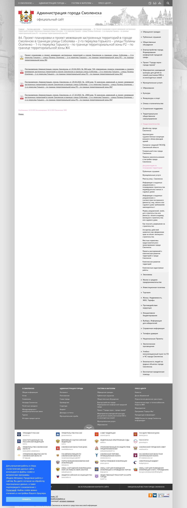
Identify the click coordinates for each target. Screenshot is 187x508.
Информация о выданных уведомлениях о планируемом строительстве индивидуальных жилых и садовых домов (154, 187)
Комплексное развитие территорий (151, 263)
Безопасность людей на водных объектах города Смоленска (153, 364)
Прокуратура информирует (145, 415)
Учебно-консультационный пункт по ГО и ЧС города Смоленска (156, 353)
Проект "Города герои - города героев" (152, 63)
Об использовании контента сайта (93, 487)
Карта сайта (159, 3)
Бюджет (63, 409)
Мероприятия (140, 408)
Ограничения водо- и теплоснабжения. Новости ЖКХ (150, 403)
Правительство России (72, 433)
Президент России (31, 433)
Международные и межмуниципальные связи (32, 410)
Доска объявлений (142, 396)
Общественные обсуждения (149, 43)
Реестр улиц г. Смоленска (153, 179)
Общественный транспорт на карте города (115, 476)
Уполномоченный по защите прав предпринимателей (115, 448)
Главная (21, 29)
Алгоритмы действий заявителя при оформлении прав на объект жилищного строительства (153, 233)
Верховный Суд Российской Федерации (74, 441)
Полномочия (64, 396)
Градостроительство (50, 29)
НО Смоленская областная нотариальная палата (151, 455)
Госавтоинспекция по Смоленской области (71, 455)
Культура (146, 93)
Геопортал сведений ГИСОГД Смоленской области (154, 146)
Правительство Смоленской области (35, 448)
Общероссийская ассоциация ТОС (77, 475)
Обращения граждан (151, 32)
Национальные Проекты (153, 339)
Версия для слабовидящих (154, 3)
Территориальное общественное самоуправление (150, 116)
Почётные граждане (30, 406)
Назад (21, 114)
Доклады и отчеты (66, 413)
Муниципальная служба (69, 416)
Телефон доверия (150, 333)
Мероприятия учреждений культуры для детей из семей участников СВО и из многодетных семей (154, 74)
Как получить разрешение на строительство (154, 225)
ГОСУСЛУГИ (143, 440)
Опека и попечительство (153, 103)
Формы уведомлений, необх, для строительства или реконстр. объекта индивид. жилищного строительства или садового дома (154, 215)
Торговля (146, 292)
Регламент (64, 392)
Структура (63, 406)
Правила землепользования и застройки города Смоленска (153, 159)
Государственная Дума (149, 433)
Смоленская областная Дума (74, 447)
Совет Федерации (108, 433)
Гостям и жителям (33, 29)
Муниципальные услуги (152, 83)
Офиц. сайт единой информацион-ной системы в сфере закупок (76, 469)
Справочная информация (153, 328)
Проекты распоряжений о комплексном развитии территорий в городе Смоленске (152, 254)
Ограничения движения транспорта (148, 399)
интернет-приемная (67, 501)
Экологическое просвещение (149, 345)
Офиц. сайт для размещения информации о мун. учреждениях (154, 469)
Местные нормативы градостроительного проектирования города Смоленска (152, 244)
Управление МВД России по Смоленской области (35, 455)
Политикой (11, 490)
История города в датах (31, 418)
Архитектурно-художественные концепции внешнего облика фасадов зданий (153, 137)
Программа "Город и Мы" (144, 411)
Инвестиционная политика (154, 287)
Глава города (65, 399)
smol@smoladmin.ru (57, 499)
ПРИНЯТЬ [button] (26, 499)
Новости (138, 392)
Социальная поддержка (153, 109)
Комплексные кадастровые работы (153, 269)
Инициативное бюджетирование (150, 314)
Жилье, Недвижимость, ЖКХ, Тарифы (152, 299)
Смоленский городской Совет (152, 447)
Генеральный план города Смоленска (153, 152)
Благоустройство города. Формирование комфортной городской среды (153, 53)
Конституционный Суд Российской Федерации (33, 441)
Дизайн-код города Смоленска (150, 129)
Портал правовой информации (113, 461)
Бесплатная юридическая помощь (153, 373)
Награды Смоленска (29, 402)
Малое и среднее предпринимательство (152, 281)
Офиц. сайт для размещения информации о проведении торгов (115, 469)
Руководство (64, 402)
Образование (148, 88)
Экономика (147, 275)
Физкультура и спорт (151, 98)
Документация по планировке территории (76, 29)
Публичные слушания (152, 37)
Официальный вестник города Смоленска (146, 487)
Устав (24, 396)
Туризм (25, 415)
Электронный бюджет (148, 461)
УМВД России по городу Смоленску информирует (148, 419)
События (150, 3)
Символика (26, 399)
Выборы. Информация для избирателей (152, 322)
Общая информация (30, 392)
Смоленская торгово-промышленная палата (110, 455)
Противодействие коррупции (150, 306)
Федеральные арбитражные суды (114, 440)
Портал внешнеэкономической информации (75, 462)
